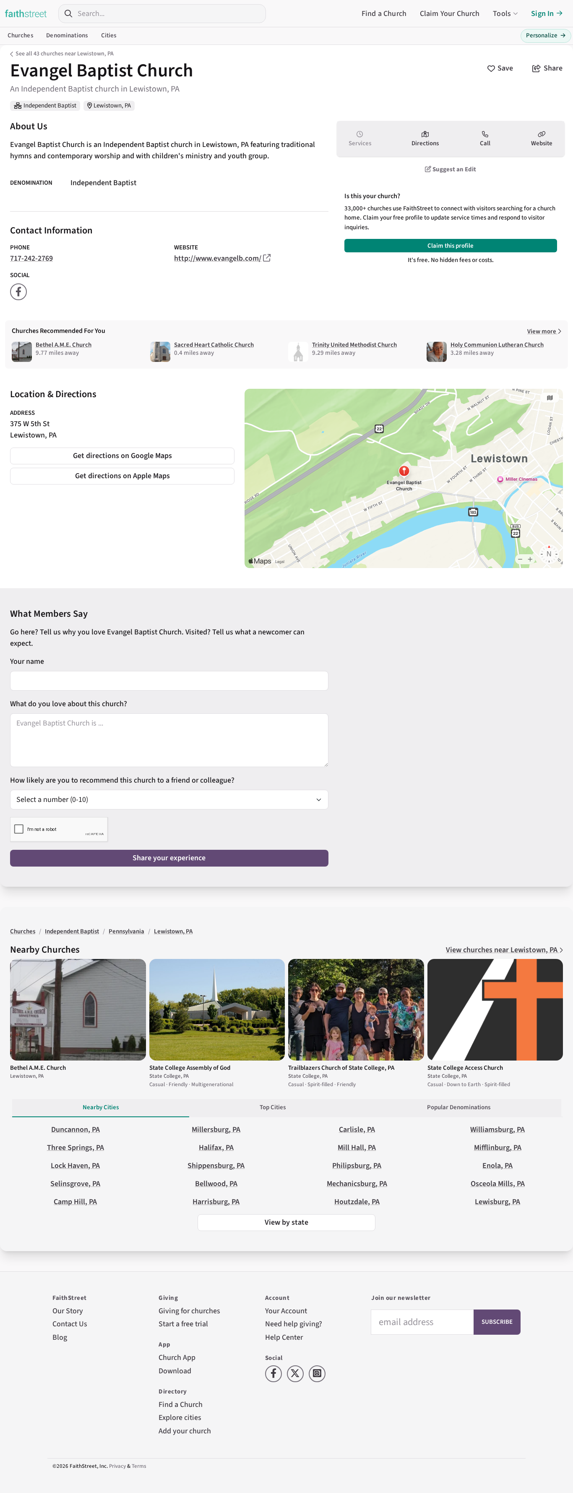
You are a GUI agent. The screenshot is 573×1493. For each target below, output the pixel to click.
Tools (502, 13)
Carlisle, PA (357, 1129)
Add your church (185, 1431)
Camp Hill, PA (75, 1202)
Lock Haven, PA (75, 1165)
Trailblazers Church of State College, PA (341, 1067)
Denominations (67, 35)
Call (485, 143)
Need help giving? (293, 1324)
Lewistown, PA (112, 105)
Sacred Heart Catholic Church (214, 345)
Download (175, 1371)
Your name (27, 661)
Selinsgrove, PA (75, 1184)
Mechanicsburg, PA (357, 1184)
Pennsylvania (126, 931)
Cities (109, 35)
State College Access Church (465, 1067)
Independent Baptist (49, 105)
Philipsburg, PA (356, 1165)
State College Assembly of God (189, 1067)
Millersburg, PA (216, 1129)
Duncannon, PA (75, 1129)
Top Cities (273, 1107)
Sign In (542, 13)
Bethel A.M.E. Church (63, 345)
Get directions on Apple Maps (122, 476)
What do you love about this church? (68, 704)
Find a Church (384, 13)
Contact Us (69, 1324)
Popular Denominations (458, 1107)
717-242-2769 (31, 258)
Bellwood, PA (216, 1184)
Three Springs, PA (75, 1147)
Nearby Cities (101, 1107)
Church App (177, 1357)
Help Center (284, 1337)
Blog (59, 1337)
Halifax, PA (216, 1147)
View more (542, 331)
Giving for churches (189, 1311)
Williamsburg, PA (497, 1129)
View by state (286, 1222)
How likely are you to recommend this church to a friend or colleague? (122, 780)
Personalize (546, 35)
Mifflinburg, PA (497, 1147)
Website (541, 143)
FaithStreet (26, 13)
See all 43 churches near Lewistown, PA (65, 54)
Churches (20, 35)
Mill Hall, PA (357, 1147)
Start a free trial (183, 1324)
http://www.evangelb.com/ (217, 258)
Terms (139, 1466)
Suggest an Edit (453, 169)
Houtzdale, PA (357, 1202)
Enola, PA (497, 1165)
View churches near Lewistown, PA (502, 950)
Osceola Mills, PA (498, 1184)
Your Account (286, 1311)
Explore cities (180, 1417)
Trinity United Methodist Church (354, 345)
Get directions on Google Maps (122, 456)
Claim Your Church (450, 13)
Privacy (117, 1466)
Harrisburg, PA (216, 1202)
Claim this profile (450, 245)
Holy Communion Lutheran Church (497, 345)
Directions (425, 143)
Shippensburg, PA (216, 1165)
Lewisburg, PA (497, 1202)
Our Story (67, 1311)
